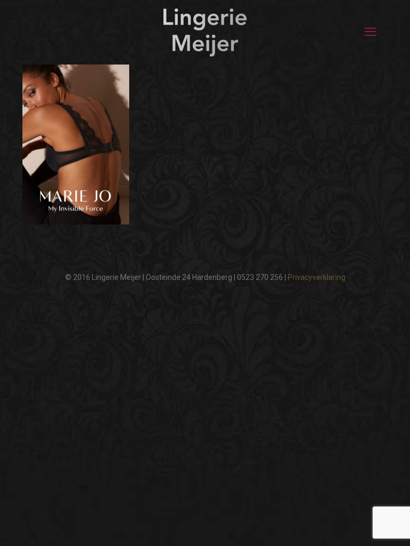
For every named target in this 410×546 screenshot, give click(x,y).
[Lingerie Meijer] (205, 32)
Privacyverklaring (316, 277)
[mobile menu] (370, 32)
